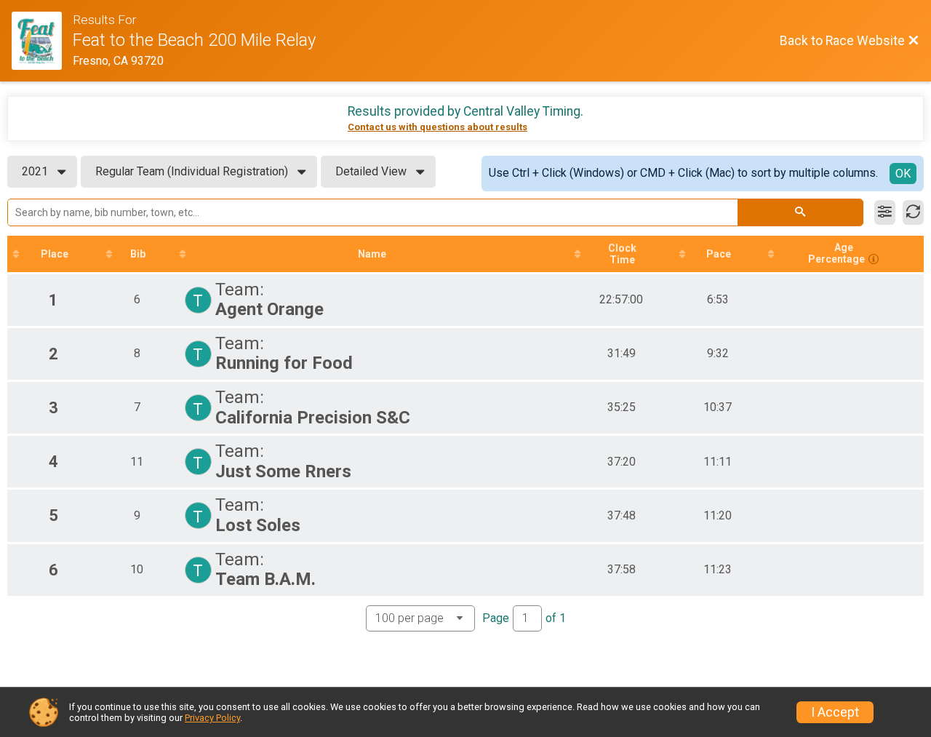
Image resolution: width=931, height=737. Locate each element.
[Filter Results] (884, 212)
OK (903, 173)
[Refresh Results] (913, 212)
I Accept (835, 712)
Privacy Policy (212, 717)
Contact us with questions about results (437, 126)
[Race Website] (42, 41)
